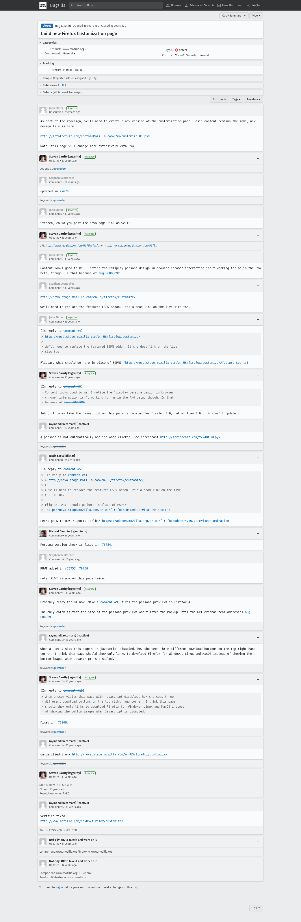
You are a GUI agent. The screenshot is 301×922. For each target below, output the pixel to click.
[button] (253, 5)
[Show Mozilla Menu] (42, 5)
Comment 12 (56, 639)
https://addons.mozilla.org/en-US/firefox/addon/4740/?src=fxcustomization (165, 521)
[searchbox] (116, 5)
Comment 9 (56, 535)
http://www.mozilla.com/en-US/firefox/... (73, 245)
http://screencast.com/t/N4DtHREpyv (190, 437)
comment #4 (72, 330)
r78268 (61, 722)
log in (59, 887)
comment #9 (109, 602)
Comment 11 (56, 593)
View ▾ (256, 15)
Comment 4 (56, 287)
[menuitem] (173, 5)
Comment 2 (56, 213)
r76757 (70, 568)
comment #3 (72, 386)
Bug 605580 (63, 26)
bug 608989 (108, 273)
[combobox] (116, 5)
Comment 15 (56, 807)
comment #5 (72, 469)
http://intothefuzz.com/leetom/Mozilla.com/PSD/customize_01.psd (95, 136)
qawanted (59, 200)
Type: (169, 50)
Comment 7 (55, 428)
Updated (54, 160)
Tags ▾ (236, 99)
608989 (61, 168)
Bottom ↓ (219, 99)
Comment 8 (56, 460)
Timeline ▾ (253, 99)
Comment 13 (56, 681)
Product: (55, 49)
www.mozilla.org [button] (75, 49)
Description (56, 112)
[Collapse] (258, 110)
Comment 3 (56, 259)
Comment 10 (56, 559)
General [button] (69, 53)
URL (62, 85)
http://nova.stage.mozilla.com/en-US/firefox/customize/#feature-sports (186, 362)
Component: (53, 53)
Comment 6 (56, 377)
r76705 (65, 191)
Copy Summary (231, 15)
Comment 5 (56, 321)
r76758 (82, 568)
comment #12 (73, 690)
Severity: (191, 55)
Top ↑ (256, 908)
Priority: (167, 55)
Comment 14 (56, 745)
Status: (56, 70)
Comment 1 (55, 182)
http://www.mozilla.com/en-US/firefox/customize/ (81, 821)
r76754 (105, 544)
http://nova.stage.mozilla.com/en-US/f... (130, 245)
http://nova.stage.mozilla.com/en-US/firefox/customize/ (88, 297)
